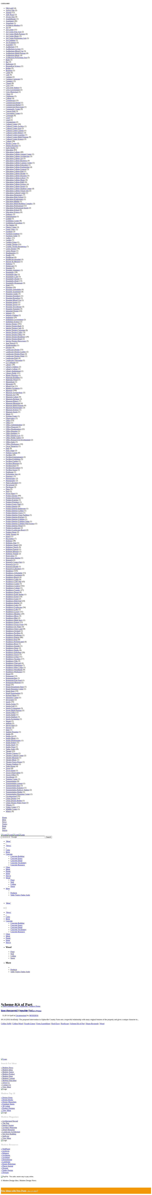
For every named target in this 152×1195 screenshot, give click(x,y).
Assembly (9, 45)
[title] (1, 486)
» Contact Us (6, 1085)
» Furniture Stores (7, 1104)
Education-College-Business (16, 161)
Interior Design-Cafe (13, 328)
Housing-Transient (13, 309)
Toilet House (10, 766)
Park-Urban (10, 451)
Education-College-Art (14, 158)
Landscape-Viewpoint (14, 360)
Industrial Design (12, 311)
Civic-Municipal (12, 92)
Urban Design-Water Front (16, 803)
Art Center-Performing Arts (16, 38)
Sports (8, 702)
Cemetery (9, 81)
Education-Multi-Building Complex (19, 204)
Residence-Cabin (12, 579)
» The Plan (5, 1123)
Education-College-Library (16, 178)
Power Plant (10, 494)
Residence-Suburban (13, 652)
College (9, 98)
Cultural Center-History (14, 133)
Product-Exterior (12, 500)
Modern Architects (13, 388)
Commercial (10, 101)
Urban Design (11, 798)
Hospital (9, 268)
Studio (8, 734)
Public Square (11, 534)
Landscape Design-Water (15, 356)
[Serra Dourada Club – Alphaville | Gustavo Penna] (20, 1006)
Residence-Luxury (13, 612)
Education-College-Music (15, 180)
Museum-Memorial (13, 403)
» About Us (5, 1083)
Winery (8, 811)
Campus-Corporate (13, 79)
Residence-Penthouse (14, 635)
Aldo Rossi (10, 15)
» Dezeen (4, 1168)
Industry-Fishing (12, 315)
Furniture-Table (11, 236)
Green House (11, 251)
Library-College (12, 369)
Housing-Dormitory (13, 296)
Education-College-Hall (15, 171)
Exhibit (8, 219)
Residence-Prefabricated (15, 642)
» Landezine (5, 1162)
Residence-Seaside (13, 646)
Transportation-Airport (14, 783)
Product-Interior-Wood (14, 526)
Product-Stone (11, 532)
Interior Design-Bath (13, 326)
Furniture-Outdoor (12, 234)
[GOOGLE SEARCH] (1, 482)
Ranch (8, 536)
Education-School (12, 210)
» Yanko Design (7, 1170)
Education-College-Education (17, 165)
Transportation (11, 781)
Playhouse (9, 487)
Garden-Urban (11, 242)
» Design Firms (6, 1098)
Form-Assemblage (43, 1024)
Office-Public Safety (13, 438)
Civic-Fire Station (12, 88)
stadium (9, 723)
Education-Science (13, 212)
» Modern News (7, 1068)
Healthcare (10, 257)
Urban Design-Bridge (14, 801)
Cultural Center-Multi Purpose (17, 137)
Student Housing (12, 732)
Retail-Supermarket (13, 693)
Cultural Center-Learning (15, 135)
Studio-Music (11, 738)
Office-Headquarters (13, 429)
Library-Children (12, 367)
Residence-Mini (12, 618)
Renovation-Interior (13, 558)
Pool (7, 491)
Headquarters (11, 253)
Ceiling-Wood (17, 1024)
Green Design (11, 249)
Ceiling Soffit (6, 1024)
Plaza (8, 489)
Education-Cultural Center (15, 193)
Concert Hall (10, 111)
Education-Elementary (14, 195)
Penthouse (9, 472)
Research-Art (11, 564)
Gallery (8, 238)
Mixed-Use (10, 386)
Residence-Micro (12, 616)
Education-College (13, 152)
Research (9, 560)
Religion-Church (12, 547)
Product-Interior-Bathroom (16, 509)
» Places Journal (7, 1166)
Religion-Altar (11, 543)
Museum (9, 390)
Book (4, 826)
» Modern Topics (7, 1072)
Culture (8, 141)
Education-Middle (12, 201)
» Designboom (6, 1160)
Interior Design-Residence (15, 337)
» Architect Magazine (9, 1128)
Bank (8, 60)
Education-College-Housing (16, 176)
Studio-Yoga (10, 747)
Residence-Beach (12, 577)
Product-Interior (12, 506)
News (4, 822)
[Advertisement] (76, 1041)
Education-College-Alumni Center (18, 154)
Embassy (9, 214)
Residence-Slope (12, 648)
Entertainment (11, 216)
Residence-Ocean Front (14, 625)
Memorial (9, 384)
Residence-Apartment (14, 575)
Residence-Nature (12, 622)
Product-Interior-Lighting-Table (17, 521)
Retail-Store (10, 691)
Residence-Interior (12, 603)
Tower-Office (11, 775)
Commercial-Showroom (15, 107)
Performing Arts (12, 474)
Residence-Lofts (12, 609)
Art (7, 27)
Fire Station (10, 225)
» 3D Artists (5, 1106)
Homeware (10, 266)
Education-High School (14, 197)
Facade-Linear (29, 1024)
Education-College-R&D (15, 182)
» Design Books (7, 1100)
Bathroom (9, 64)
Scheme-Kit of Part (77, 1024)
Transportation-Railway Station (17, 790)
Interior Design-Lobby (14, 332)
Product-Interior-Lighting (15, 519)
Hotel (8, 285)
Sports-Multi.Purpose (14, 710)
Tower (8, 768)
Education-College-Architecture (18, 156)
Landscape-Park (12, 358)
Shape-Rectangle (92, 1024)
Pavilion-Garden (12, 461)
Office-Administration (14, 425)
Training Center (11, 779)
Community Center (13, 109)
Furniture (9, 232)
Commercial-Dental (13, 103)
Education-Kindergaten (14, 199)
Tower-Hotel (10, 771)
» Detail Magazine (8, 1130)
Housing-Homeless (13, 298)
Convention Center (13, 113)
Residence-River (12, 644)
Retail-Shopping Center (14, 689)
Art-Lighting (10, 40)
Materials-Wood (12, 380)
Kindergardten (11, 345)
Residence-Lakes (12, 605)
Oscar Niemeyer (12, 446)
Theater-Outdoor (12, 764)
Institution (9, 317)
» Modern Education (8, 1081)
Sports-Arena (11, 704)
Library (8, 365)
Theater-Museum (12, 758)
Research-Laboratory (13, 569)
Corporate (9, 116)
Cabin (8, 73)
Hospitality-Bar (11, 274)
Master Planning (12, 375)
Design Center (11, 143)
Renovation (10, 556)
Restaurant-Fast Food (14, 680)
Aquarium (9, 23)
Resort (8, 674)
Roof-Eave (55, 1024)
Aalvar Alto (10, 10)
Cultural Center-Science (15, 139)
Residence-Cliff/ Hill (13, 582)
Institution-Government (14, 320)
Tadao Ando (10, 749)
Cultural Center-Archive (15, 126)
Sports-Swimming (12, 719)
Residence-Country (13, 590)
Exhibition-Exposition (14, 223)
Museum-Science (12, 410)
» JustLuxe (5, 1136)
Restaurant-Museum (13, 682)
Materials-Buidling (13, 378)
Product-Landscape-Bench (16, 530)
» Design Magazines (8, 1102)
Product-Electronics (13, 498)
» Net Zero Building (8, 1134)
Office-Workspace (12, 444)
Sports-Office (11, 713)
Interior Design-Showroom (16, 341)
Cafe (7, 75)
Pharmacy (9, 476)
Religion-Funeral (12, 549)
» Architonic (5, 1155)
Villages (9, 805)
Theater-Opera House (14, 762)
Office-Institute (11, 433)
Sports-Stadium (11, 717)
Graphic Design (12, 244)
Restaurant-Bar (11, 678)
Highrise (9, 264)
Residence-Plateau (12, 637)
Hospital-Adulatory (13, 270)
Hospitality (10, 272)
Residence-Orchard (13, 631)
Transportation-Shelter (14, 792)
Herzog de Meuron (13, 262)
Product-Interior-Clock (14, 513)
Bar (7, 62)
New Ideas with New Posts (13, 1191)
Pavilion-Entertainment (14, 457)
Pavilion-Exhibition (13, 459)
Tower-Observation (13, 773)
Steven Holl (10, 725)
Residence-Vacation (13, 659)
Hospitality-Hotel (12, 281)
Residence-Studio (12, 650)
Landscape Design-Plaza (15, 354)
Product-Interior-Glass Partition (17, 515)
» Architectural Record (9, 1121)
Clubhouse (10, 96)
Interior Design (11, 324)
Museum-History (12, 401)
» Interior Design (7, 1125)
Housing (9, 287)
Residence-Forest (12, 597)
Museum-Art (10, 395)
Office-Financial (12, 427)
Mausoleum (10, 382)
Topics (4, 824)
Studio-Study (11, 745)
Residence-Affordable (14, 573)
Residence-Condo (12, 584)
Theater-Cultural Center (15, 756)
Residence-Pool (11, 640)
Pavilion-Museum (12, 463)
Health (8, 255)
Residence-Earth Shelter (15, 594)
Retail (8, 685)
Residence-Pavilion (13, 633)
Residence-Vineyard (13, 663)
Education (9, 150)
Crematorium (11, 122)
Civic (8, 85)
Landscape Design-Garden (16, 352)
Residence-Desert (12, 592)
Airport (8, 12)
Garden (8, 240)
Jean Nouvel (10, 343)
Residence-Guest (12, 599)
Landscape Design (13, 350)
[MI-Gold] (10, 8)
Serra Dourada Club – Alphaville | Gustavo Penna (21, 1011)
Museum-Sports (12, 412)
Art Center (10, 30)
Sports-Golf (10, 706)
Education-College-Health (15, 174)
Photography (10, 478)
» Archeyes (5, 1151)
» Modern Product (8, 1074)
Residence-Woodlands (14, 670)
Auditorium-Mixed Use (14, 51)
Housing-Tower (12, 305)
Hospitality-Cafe (12, 277)
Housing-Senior (12, 302)
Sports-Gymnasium (13, 708)
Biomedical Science (13, 66)
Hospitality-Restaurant (14, 283)
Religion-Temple (12, 554)
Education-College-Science (16, 184)
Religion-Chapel (12, 545)
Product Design (11, 496)
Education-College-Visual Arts (17, 191)
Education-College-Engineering (17, 167)
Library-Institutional (13, 371)
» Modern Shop (7, 1076)
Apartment (10, 21)
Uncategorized (11, 796)
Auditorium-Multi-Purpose (16, 53)
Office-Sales (10, 442)
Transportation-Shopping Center (18, 794)
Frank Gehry (10, 229)
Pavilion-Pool (11, 466)
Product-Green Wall (13, 504)
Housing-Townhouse (13, 307)
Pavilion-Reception (13, 468)
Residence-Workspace (14, 672)
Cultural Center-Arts (13, 128)
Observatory (10, 418)
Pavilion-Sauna (11, 470)
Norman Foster (11, 416)
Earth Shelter (10, 148)
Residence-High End (13, 601)
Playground (10, 485)
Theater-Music (11, 760)
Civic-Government (13, 90)
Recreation (10, 539)
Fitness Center (11, 227)
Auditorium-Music (13, 55)
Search (4, 830)
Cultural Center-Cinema (15, 131)
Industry (9, 313)
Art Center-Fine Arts (13, 32)
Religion (9, 541)
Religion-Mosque (12, 551)
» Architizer (5, 1157)
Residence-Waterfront (14, 665)
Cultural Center (11, 124)
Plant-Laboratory (12, 483)
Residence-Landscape (14, 607)
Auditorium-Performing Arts (16, 58)
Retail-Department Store (15, 687)
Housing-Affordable (13, 289)
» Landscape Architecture (10, 1132)
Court (8, 118)
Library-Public (11, 373)
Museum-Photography (14, 408)
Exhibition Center (12, 221)
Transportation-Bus (13, 786)
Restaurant (10, 676)
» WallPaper (5, 1149)
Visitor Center (11, 807)
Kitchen (9, 347)
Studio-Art (10, 736)
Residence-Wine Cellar (14, 667)
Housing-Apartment (13, 292)
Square (8, 721)
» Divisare (5, 1172)
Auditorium (10, 47)
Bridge (8, 68)
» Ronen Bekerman (8, 1164)
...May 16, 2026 (32, 1191)
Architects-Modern (13, 25)
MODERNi (33, 1015)
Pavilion (9, 455)
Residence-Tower (12, 655)
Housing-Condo (12, 294)
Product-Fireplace (12, 502)
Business (9, 70)
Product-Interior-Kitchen (15, 517)
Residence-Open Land (14, 629)
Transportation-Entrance (15, 788)
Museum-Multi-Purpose (15, 405)
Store (8, 730)
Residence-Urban (12, 657)
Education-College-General (16, 169)
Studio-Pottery (11, 743)
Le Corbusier (11, 363)
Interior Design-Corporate (15, 330)
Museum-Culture (12, 397)
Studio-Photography (13, 740)
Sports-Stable (11, 715)
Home (4, 818)
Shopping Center (12, 698)
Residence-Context (13, 586)
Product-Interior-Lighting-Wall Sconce (20, 524)
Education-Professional (14, 206)
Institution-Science (13, 322)
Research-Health (12, 567)
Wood (102, 1024)
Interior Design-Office (14, 335)
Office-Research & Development (18, 440)
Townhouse (10, 777)
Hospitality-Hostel (12, 279)
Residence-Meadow (13, 614)
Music (8, 414)
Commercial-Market (13, 105)
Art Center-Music (12, 36)
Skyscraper (10, 700)
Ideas (4, 820)
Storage (8, 728)
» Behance (5, 1153)
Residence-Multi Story (14, 620)
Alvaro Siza (10, 17)
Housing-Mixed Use (13, 300)
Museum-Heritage (12, 399)
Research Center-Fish (14, 562)
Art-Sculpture (11, 43)
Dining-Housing (12, 146)
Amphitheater (11, 19)
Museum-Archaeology (14, 393)
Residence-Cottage (13, 588)
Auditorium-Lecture (13, 49)
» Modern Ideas (7, 1070)
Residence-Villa (12, 661)
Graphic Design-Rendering (16, 247)
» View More (6, 1087)
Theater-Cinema (12, 753)
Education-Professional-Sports (17, 208)
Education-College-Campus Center (19, 163)
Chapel (8, 83)
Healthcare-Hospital (13, 259)
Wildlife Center (11, 809)
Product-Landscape (13, 528)
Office (8, 420)
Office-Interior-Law (13, 436)
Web (4, 828)
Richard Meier (11, 695)
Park (7, 448)
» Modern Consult (8, 1078)
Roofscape (65, 1024)
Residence (9, 571)
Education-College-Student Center (18, 189)
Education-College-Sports (15, 186)
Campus (9, 77)
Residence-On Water (13, 627)
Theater (8, 751)
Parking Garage (11, 453)
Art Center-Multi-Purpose (15, 34)
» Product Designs (8, 1108)
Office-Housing (11, 431)
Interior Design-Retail (14, 339)
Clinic (8, 94)
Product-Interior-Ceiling (15, 511)
